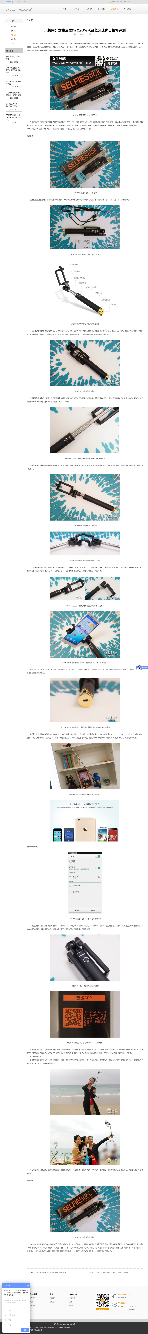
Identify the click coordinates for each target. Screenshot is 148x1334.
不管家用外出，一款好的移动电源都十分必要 (13, 117)
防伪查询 (52, 1302)
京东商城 (32, 1305)
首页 (64, 9)
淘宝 (31, 1302)
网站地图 (75, 1327)
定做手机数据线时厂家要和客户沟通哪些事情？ (13, 70)
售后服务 (52, 1298)
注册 (24, 2)
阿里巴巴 (32, 1298)
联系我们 (72, 1305)
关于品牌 (72, 1298)
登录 (19, 2)
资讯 (70, 1302)
